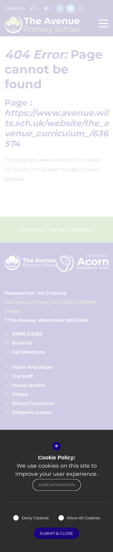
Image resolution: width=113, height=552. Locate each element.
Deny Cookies (35, 517)
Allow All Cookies (83, 517)
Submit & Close (56, 533)
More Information (57, 485)
